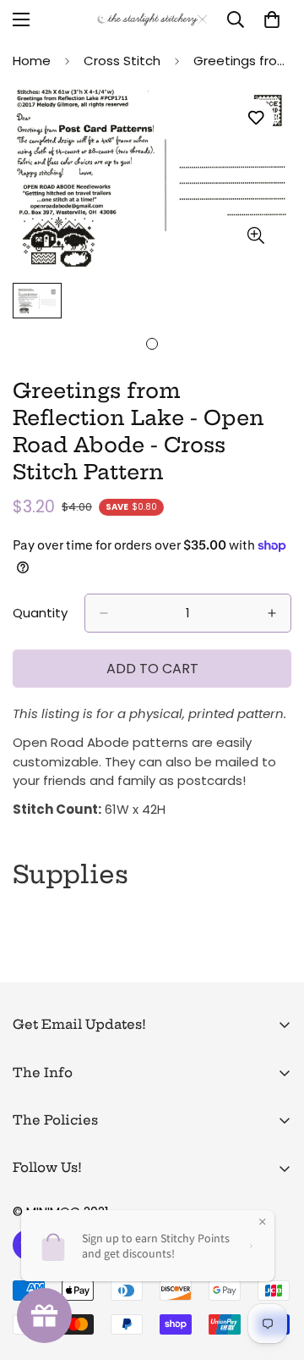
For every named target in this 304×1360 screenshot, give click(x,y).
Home (32, 60)
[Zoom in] (255, 235)
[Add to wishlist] (255, 118)
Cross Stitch (122, 60)
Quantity (40, 613)
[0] (271, 19)
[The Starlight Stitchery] (152, 20)
